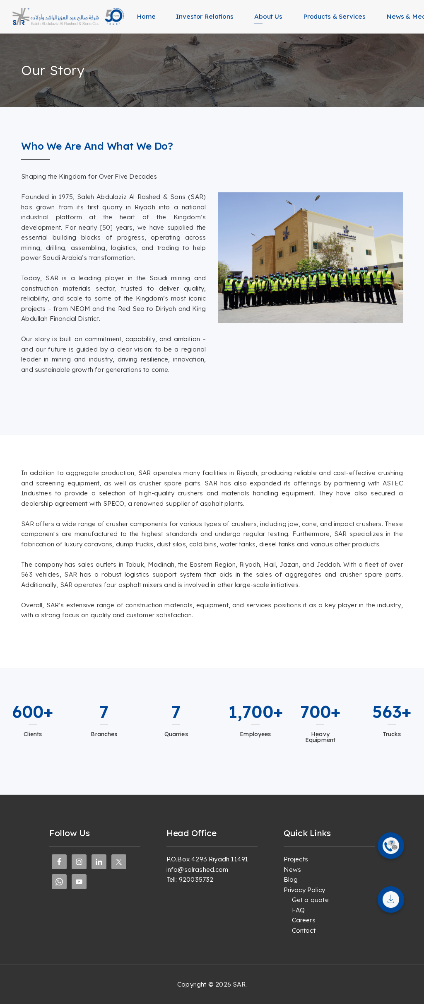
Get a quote (310, 900)
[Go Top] (409, 985)
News (292, 869)
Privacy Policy (304, 890)
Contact (304, 930)
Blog (291, 879)
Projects (296, 859)
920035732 (196, 879)
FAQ (298, 910)
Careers (304, 920)
